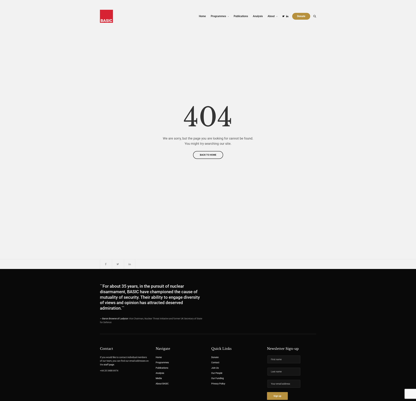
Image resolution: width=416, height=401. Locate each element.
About (271, 16)
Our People (216, 373)
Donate (215, 357)
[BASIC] (106, 16)
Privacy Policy (218, 383)
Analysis (258, 16)
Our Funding (217, 378)
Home (202, 16)
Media (159, 378)
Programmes (218, 16)
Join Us (215, 368)
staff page (109, 364)
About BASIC (162, 383)
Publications (241, 16)
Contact (215, 362)
